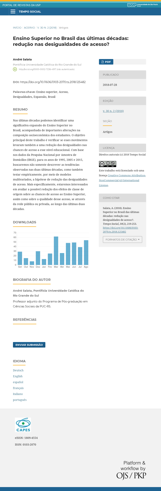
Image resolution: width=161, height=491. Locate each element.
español (18, 382)
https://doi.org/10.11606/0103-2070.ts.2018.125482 (53, 82)
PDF (107, 61)
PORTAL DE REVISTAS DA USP (22, 5)
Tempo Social (30, 11)
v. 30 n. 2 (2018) (47, 27)
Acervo (29, 27)
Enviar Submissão (29, 344)
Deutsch (18, 370)
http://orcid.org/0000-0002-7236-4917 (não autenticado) (46, 69)
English (18, 376)
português (20, 400)
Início (17, 27)
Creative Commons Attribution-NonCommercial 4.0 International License (122, 180)
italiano (18, 394)
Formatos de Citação (121, 239)
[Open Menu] (13, 12)
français (18, 388)
